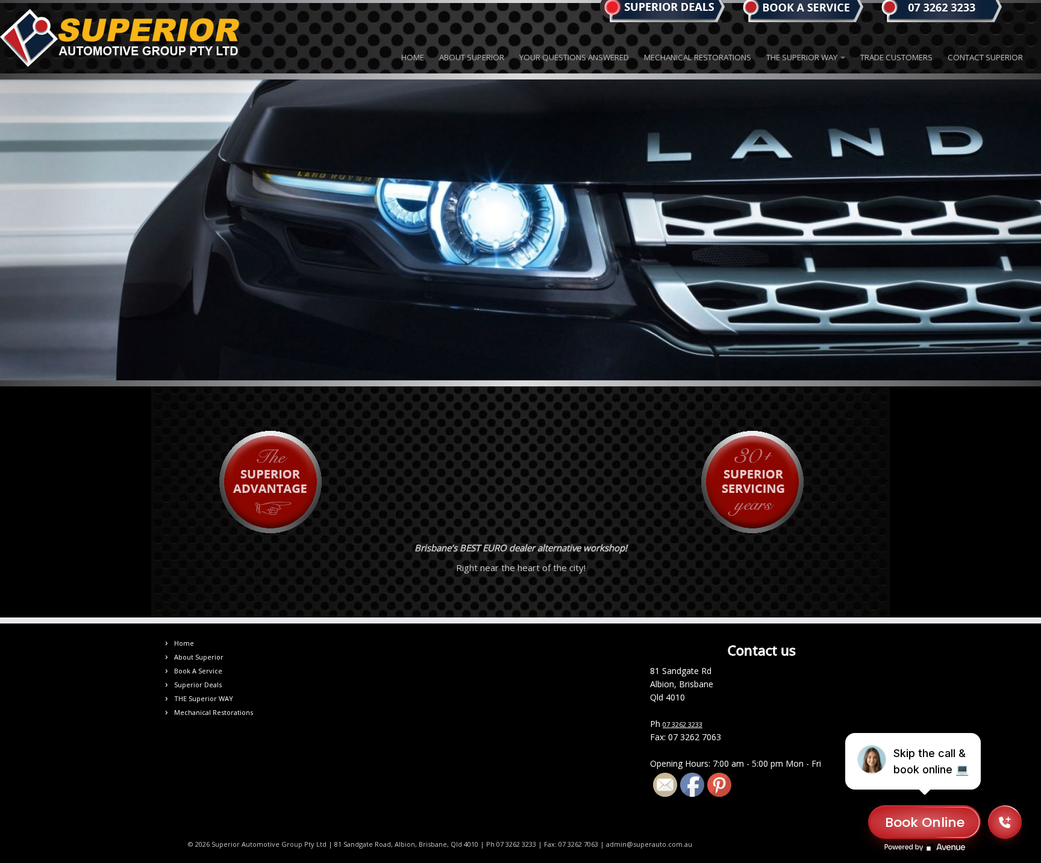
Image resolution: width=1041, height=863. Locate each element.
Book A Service (198, 670)
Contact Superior (985, 57)
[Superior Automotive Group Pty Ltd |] (120, 38)
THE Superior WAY (802, 57)
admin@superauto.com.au (649, 844)
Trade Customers (896, 57)
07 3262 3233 (682, 724)
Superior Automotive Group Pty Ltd (269, 844)
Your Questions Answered (574, 57)
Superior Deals (198, 684)
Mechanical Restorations (697, 57)
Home (412, 57)
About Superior (471, 57)
